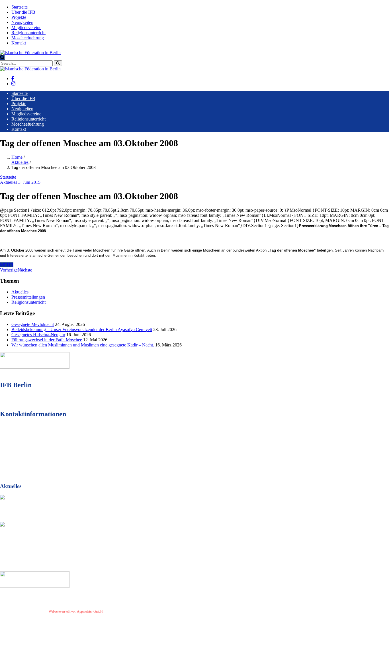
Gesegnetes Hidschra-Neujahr (38, 334)
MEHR (6, 264)
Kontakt (18, 42)
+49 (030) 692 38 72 (34, 445)
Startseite (19, 7)
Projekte (18, 17)
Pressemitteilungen (28, 297)
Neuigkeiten (22, 22)
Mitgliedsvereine (26, 27)
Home (16, 157)
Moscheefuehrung (27, 37)
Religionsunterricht (28, 32)
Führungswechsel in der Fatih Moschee (46, 339)
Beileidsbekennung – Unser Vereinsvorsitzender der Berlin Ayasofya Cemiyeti (81, 329)
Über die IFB (23, 12)
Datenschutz (130, 611)
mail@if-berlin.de (32, 455)
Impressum (112, 611)
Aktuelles (19, 162)
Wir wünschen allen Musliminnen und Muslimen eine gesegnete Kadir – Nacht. (82, 344)
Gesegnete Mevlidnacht (32, 324)
